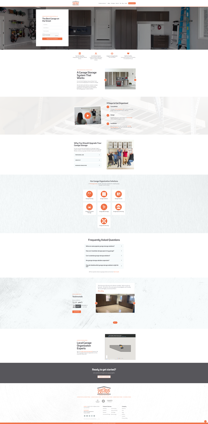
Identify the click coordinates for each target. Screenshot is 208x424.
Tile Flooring (113, 408)
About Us (117, 3)
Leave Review (77, 311)
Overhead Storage (106, 414)
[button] (102, 3)
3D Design (113, 412)
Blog (123, 3)
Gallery (109, 3)
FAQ (120, 3)
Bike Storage (113, 414)
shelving (129, 126)
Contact (125, 3)
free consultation (118, 109)
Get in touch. (116, 271)
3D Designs (113, 3)
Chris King (101, 291)
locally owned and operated (86, 351)
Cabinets (104, 410)
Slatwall (104, 412)
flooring (112, 127)
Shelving (104, 408)
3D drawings (129, 117)
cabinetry (116, 127)
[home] (75, 3)
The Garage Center (93, 183)
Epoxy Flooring (114, 410)
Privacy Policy (125, 418)
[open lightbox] (87, 115)
